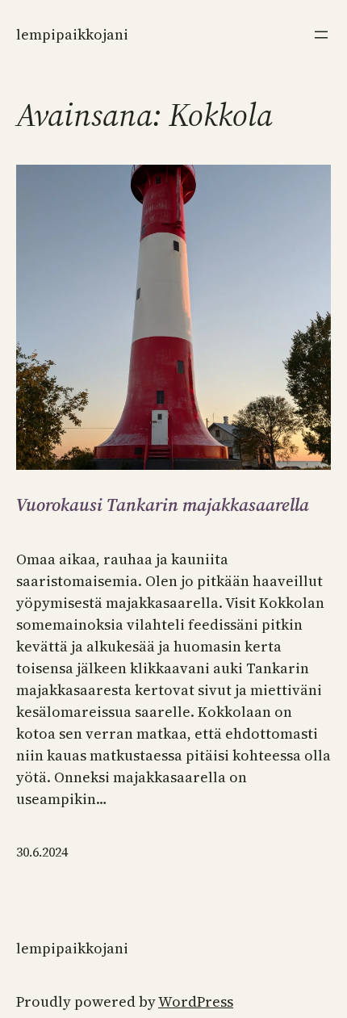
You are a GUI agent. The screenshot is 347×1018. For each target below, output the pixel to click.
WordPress (195, 1001)
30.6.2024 (42, 852)
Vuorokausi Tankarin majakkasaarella (162, 504)
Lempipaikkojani (72, 34)
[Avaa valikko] (321, 34)
